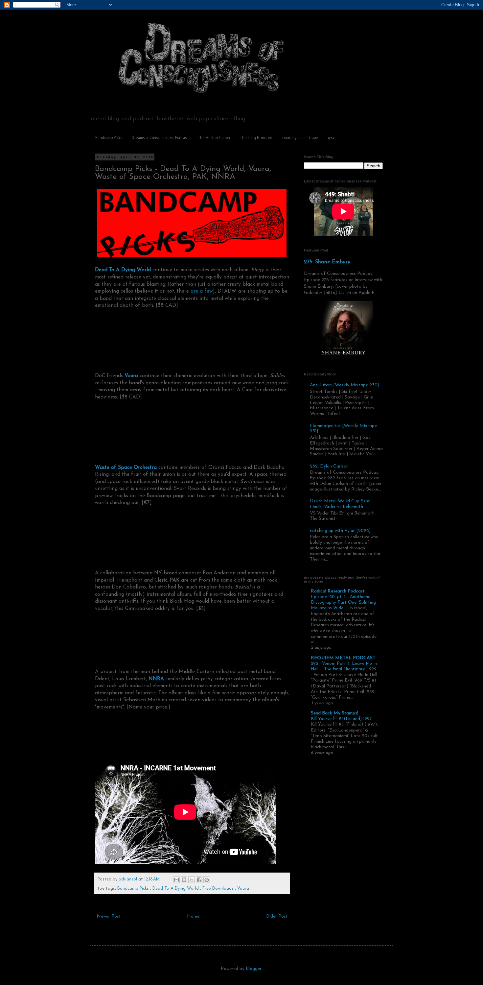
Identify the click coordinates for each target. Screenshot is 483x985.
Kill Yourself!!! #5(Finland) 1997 (342, 719)
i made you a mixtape (300, 137)
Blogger (253, 968)
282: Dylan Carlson (329, 466)
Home (193, 916)
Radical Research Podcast (338, 591)
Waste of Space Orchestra (126, 467)
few (208, 291)
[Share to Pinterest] (206, 880)
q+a (331, 137)
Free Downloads (218, 889)
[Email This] (176, 880)
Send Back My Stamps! (334, 713)
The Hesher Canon (214, 137)
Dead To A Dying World (176, 889)
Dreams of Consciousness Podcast (160, 137)
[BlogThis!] (184, 880)
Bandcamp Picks (108, 137)
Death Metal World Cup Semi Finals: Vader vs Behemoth (340, 504)
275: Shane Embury (327, 262)
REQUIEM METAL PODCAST (343, 658)
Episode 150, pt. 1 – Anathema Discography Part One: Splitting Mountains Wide (343, 603)
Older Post (276, 916)
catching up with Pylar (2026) (340, 530)
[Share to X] (191, 880)
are (194, 291)
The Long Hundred (256, 137)
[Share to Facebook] (199, 880)
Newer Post (109, 916)
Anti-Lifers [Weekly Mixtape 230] (344, 385)
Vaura (243, 889)
